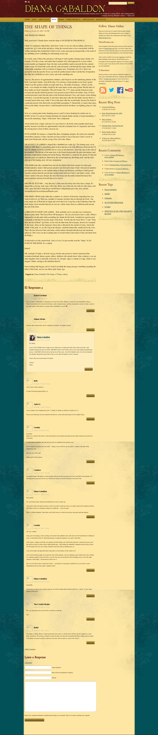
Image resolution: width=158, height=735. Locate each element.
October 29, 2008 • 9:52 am (41, 582)
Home (27, 19)
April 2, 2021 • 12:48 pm (40, 298)
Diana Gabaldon (43, 336)
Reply (90, 310)
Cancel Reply (28, 663)
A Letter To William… (109, 107)
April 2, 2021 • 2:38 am (43, 340)
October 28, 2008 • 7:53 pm (41, 630)
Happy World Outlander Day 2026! (112, 113)
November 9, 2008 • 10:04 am (42, 407)
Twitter (111, 90)
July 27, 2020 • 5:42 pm (40, 322)
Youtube (129, 90)
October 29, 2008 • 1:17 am (41, 607)
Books (61, 19)
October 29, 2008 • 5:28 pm (41, 528)
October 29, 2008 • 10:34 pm (42, 473)
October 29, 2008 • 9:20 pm (41, 494)
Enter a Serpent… (107, 119)
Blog (54, 19)
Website (54, 678)
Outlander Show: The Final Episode (112, 126)
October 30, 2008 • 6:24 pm (41, 430)
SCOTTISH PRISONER (114, 202)
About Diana (44, 19)
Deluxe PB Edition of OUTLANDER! (114, 156)
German (29, 1)
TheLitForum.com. (109, 48)
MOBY (107, 194)
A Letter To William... (121, 161)
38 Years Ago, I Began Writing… (111, 138)
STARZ (107, 207)
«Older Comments (30, 649)
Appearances (88, 19)
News (34, 19)
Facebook (120, 90)
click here (121, 57)
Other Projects (73, 19)
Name (56, 667)
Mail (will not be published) (62, 672)
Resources (101, 19)
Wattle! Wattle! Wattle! (109, 132)
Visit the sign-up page (110, 79)
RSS (103, 90)
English (26, 1)
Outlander (108, 198)
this (69, 258)
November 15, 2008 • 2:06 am (42, 384)
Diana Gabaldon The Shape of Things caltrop (51, 274)
